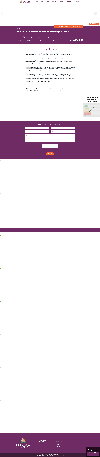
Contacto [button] (76, 1)
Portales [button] (54, 1)
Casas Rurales (48, 455)
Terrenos (53, 455)
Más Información (93, 455)
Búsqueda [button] (61, 1)
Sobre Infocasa (59, 441)
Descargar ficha (35, 29)
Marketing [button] (68, 1)
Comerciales (58, 455)
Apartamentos (38, 455)
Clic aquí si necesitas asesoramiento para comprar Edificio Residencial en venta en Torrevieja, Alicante (50, 230)
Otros (63, 455)
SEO (59, 439)
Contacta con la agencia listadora (68, 26)
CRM (59, 437)
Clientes (59, 443)
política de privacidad (52, 151)
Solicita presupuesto (59, 448)
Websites (59, 444)
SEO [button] (48, 1)
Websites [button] (42, 1)
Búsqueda (59, 446)
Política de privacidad (55, 454)
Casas (43, 455)
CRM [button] (37, 1)
